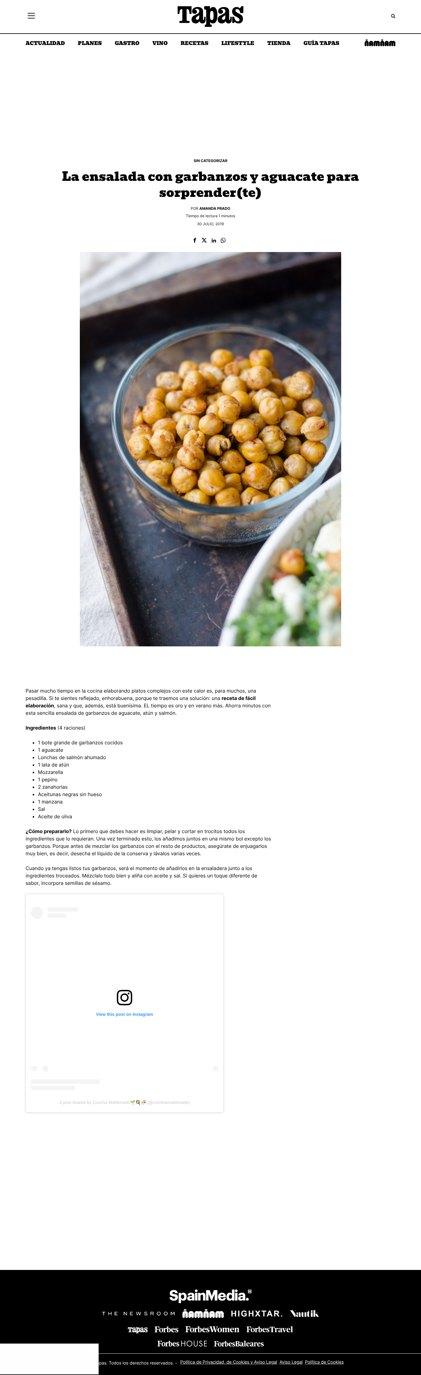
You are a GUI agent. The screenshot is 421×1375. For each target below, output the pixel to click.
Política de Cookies (324, 1362)
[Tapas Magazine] (138, 1330)
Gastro (127, 43)
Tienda (278, 43)
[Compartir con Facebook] (194, 241)
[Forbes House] (182, 1343)
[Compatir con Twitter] (204, 241)
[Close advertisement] (92, 1349)
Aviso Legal (291, 1362)
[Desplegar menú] (31, 17)
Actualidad (45, 43)
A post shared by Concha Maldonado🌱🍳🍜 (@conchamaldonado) (124, 1102)
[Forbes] (166, 1329)
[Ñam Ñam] (203, 1313)
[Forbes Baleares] (239, 1343)
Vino (160, 43)
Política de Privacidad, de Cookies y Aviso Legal (228, 1362)
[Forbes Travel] (212, 1329)
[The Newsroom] (138, 1313)
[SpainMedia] (210, 1297)
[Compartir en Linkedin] (213, 241)
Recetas (194, 43)
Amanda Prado (214, 208)
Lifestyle (237, 43)
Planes (90, 43)
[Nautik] (304, 1313)
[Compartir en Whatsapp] (223, 241)
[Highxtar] (257, 1313)
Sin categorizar (210, 160)
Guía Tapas (321, 43)
